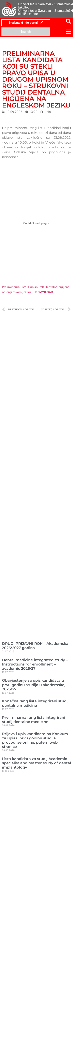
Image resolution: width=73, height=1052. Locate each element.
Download (44, 292)
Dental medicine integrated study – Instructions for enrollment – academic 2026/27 (35, 664)
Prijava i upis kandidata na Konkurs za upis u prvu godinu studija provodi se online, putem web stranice (35, 740)
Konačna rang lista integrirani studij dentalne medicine (35, 703)
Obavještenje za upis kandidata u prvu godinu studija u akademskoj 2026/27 (33, 684)
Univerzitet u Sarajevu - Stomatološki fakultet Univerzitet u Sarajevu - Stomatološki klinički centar (45, 9)
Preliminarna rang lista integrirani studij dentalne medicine (33, 719)
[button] (62, 31)
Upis (47, 112)
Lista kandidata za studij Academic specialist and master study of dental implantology (36, 763)
